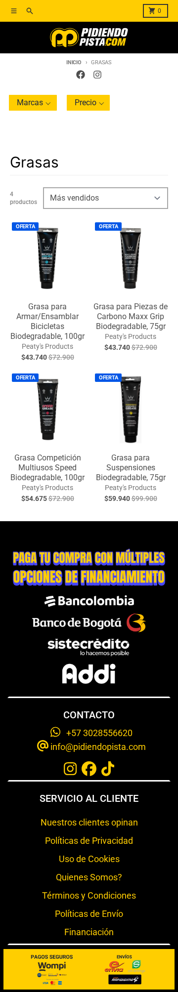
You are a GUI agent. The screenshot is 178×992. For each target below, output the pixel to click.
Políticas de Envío (89, 914)
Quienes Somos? (89, 877)
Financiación (89, 932)
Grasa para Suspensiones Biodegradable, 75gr (131, 467)
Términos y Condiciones (89, 895)
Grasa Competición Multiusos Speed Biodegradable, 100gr (47, 467)
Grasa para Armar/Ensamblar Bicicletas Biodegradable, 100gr (47, 321)
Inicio (73, 62)
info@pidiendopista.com (97, 747)
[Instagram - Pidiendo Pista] (97, 74)
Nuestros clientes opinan (89, 822)
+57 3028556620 (96, 733)
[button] (33, 103)
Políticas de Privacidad (89, 840)
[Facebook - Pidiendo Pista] (80, 74)
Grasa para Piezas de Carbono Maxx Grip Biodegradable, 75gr (130, 316)
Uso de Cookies (89, 859)
